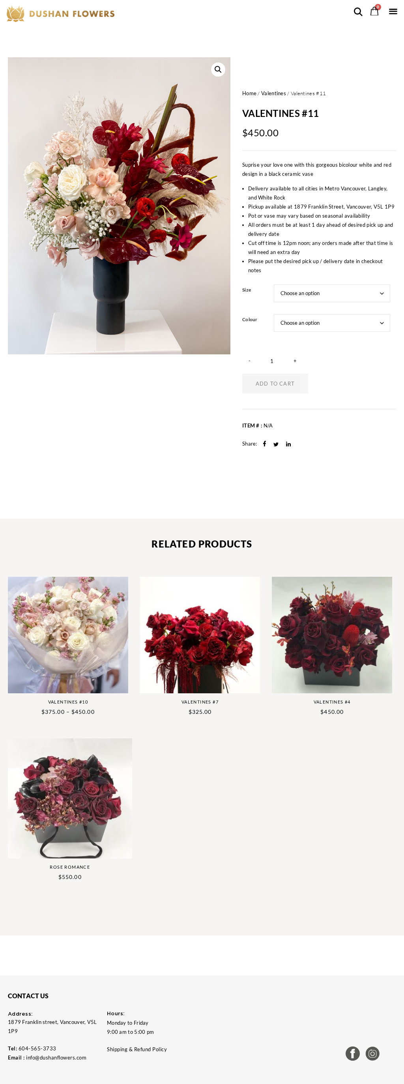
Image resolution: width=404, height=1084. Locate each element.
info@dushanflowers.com (56, 1057)
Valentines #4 (332, 701)
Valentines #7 (200, 701)
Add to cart (275, 383)
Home (249, 93)
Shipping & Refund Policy (137, 1049)
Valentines (273, 93)
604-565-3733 (37, 1048)
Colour (250, 319)
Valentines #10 (68, 701)
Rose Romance (70, 866)
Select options (115, 680)
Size (246, 290)
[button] (393, 11)
